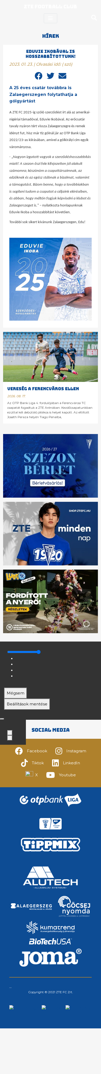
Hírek (50, 36)
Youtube (67, 774)
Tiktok (38, 762)
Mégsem (15, 693)
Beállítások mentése (27, 703)
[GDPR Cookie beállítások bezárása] (2, 719)
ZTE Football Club (50, 6)
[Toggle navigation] (50, 18)
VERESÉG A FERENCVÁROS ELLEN (43, 389)
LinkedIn (71, 762)
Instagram (76, 750)
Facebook (37, 750)
